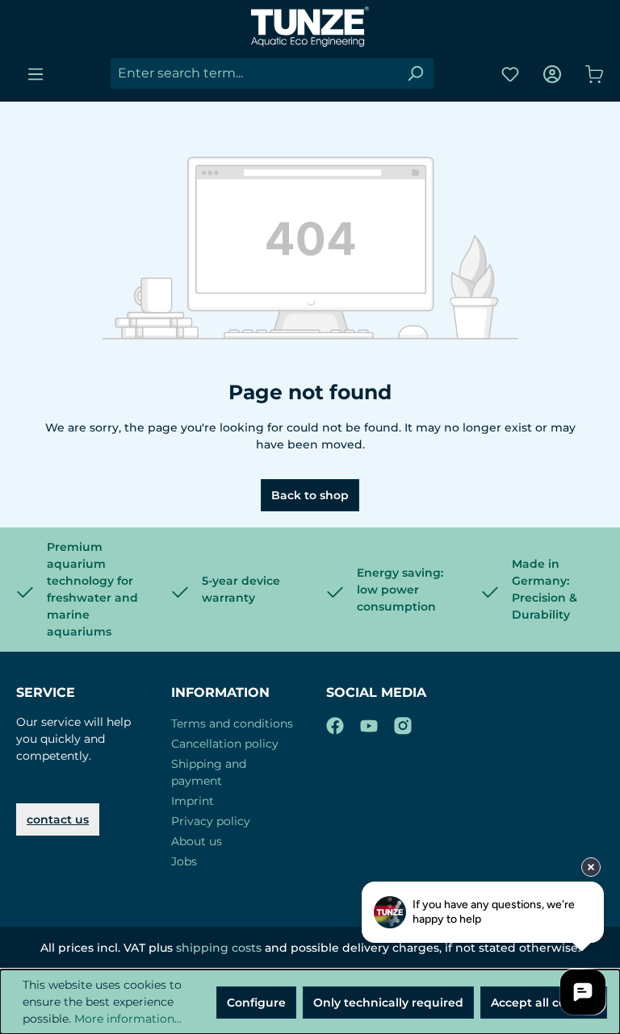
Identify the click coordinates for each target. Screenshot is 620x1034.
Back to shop (310, 495)
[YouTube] (369, 723)
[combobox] (254, 73)
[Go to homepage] (310, 26)
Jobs (184, 861)
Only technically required (388, 1002)
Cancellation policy (225, 743)
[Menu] (35, 74)
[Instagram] (403, 723)
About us (196, 841)
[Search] (415, 73)
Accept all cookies (544, 1002)
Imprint (192, 801)
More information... (128, 1018)
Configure (256, 1002)
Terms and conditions (232, 723)
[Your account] (552, 74)
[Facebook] (335, 723)
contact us (58, 819)
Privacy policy (210, 821)
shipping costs (219, 947)
